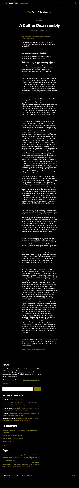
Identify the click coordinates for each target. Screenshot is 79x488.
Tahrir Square (20, 464)
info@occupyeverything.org (31, 380)
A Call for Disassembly (39, 25)
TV (29, 464)
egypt (21, 457)
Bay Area (9, 455)
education (13, 457)
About (68, 3)
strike (14, 464)
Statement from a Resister (18, 400)
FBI (29, 457)
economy (5, 457)
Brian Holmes (14, 455)
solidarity (35, 463)
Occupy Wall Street (35, 460)
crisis (35, 455)
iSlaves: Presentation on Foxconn (12, 438)
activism (4, 455)
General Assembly (40, 349)
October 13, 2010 (44, 30)
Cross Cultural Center (28, 349)
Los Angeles (29, 459)
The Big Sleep (6, 441)
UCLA (39, 464)
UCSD (45, 349)
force (32, 457)
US (31, 466)
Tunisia (26, 464)
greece (18, 459)
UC (32, 464)
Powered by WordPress (26, 475)
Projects (63, 3)
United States (11, 466)
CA (18, 455)
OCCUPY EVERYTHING (10, 3)
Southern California (6, 464)
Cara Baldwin (30, 455)
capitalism (24, 455)
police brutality (11, 462)
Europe (26, 457)
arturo (4, 403)
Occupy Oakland (26, 460)
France (36, 457)
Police (6, 462)
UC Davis (35, 464)
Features (49, 3)
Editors (35, 30)
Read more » (6, 383)
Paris (3, 462)
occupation (10, 461)
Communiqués (56, 3)
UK (6, 466)
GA (34, 349)
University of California (23, 466)
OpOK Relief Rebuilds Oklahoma (12, 435)
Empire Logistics (7, 445)
